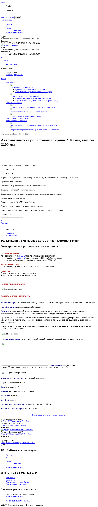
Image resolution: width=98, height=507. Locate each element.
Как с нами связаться (14, 496)
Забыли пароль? (7, 17)
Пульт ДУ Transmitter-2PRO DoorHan (16, 434)
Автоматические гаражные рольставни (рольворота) (36, 101)
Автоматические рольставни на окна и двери (33, 92)
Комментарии (11, 235)
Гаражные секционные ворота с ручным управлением (33, 107)
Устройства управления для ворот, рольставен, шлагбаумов (35, 130)
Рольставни (10, 83)
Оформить (18, 75)
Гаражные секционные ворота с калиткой (28, 116)
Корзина (9, 75)
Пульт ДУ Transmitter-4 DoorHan (14, 425)
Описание (10, 233)
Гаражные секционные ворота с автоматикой (29, 112)
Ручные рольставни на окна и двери (30, 89)
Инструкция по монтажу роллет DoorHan (49, 415)
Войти (17, 17)
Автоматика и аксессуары (16, 121)
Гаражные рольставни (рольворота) (25, 96)
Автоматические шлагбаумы (17, 118)
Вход (3, 2)
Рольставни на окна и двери (22, 87)
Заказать (4, 223)
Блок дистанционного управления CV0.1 (18, 443)
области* (22, 256)
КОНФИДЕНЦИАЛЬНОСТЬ (18, 501)
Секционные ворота (14, 103)
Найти (26, 134)
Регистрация (7, 20)
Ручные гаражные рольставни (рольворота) (33, 98)
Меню (3, 79)
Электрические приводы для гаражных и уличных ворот (34, 125)
